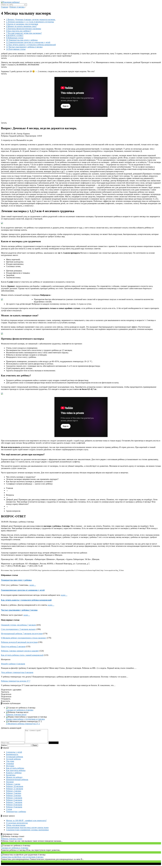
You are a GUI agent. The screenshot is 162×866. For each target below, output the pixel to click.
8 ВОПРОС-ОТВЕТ (14, 35)
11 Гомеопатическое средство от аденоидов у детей (28, 42)
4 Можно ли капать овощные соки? (21, 26)
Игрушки (10, 766)
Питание (10, 782)
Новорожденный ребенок (17, 779)
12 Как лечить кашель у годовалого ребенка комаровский (31, 45)
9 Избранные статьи (14, 38)
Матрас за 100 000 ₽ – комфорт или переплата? (26, 820)
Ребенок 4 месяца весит (16, 714)
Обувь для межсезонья (15, 825)
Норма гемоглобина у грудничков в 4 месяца (25, 719)
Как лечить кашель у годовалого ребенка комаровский (26, 600)
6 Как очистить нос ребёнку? (18, 31)
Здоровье (10, 763)
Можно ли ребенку (14, 777)
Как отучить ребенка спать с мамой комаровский (22, 655)
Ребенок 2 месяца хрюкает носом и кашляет (20, 651)
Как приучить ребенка (15, 770)
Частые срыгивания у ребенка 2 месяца (19, 610)
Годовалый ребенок (14, 757)
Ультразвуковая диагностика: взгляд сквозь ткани (27, 827)
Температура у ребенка (16, 811)
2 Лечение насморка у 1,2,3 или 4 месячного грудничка (30, 22)
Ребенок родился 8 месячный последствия (19, 642)
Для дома (10, 761)
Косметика (10, 775)
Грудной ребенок (13, 759)
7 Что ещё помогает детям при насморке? (24, 33)
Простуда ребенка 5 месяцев (13, 646)
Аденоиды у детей (14, 752)
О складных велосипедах (17, 823)
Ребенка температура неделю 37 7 (15, 681)
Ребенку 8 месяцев (14, 805)
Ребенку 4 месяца (13, 795)
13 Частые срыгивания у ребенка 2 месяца (24, 47)
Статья (9, 809)
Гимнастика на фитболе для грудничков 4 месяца (22, 857)
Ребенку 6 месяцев (14, 800)
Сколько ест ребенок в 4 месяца (19, 710)
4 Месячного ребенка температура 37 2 (23, 724)
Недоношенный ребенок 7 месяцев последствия (22, 633)
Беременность (12, 754)
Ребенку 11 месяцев (14, 789)
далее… (32, 585)
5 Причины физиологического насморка (23, 29)
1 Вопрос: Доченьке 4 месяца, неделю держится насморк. (31, 19)
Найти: (4, 745)
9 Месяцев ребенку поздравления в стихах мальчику (23, 638)
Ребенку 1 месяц (13, 784)
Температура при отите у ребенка (16, 580)
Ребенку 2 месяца (13, 791)
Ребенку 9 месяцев (14, 807)
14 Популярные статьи (16, 49)
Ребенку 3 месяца (13, 793)
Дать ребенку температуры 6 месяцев (17, 672)
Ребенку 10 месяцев (14, 786)
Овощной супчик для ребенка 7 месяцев (18, 625)
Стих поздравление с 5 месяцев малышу (18, 629)
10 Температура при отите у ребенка (22, 40)
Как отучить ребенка (15, 768)
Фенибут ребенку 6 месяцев (13, 664)
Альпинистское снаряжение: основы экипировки (27, 830)
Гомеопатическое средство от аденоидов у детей (23, 590)
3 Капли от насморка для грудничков (22, 24)
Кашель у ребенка (14, 773)
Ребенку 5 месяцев (14, 798)
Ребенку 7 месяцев (14, 802)
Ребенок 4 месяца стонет (11, 839)
